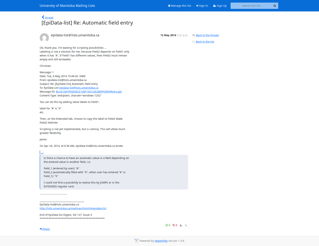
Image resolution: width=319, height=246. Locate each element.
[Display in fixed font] (180, 225)
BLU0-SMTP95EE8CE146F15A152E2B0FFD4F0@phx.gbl (89, 91)
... (42, 152)
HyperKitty (161, 240)
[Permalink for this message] (186, 225)
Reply (46, 229)
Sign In (203, 5)
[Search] (275, 6)
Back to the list (204, 41)
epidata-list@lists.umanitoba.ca (78, 87)
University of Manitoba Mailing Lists (67, 6)
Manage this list (180, 5)
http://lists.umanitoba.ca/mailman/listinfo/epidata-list (73, 208)
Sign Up (221, 5)
